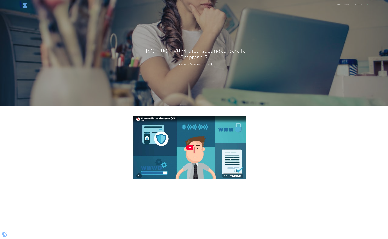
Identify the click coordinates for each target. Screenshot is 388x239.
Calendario (358, 4)
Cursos (347, 4)
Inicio (339, 4)
